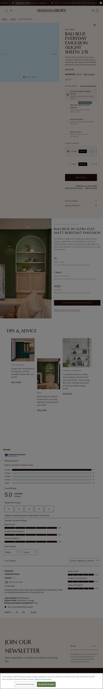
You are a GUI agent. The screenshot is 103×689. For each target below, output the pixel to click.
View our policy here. (43, 679)
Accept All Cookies (46, 684)
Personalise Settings (25, 684)
